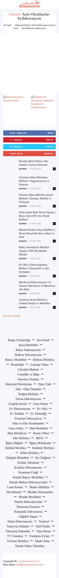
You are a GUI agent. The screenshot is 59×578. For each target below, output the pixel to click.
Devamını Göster (12, 315)
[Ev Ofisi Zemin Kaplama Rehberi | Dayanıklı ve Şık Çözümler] (9, 269)
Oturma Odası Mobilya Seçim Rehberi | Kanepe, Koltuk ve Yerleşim (36, 198)
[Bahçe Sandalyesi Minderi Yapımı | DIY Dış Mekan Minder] (9, 252)
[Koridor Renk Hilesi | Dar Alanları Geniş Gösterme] (9, 166)
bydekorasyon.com (29, 561)
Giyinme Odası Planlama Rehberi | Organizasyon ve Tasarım (34, 181)
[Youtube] (37, 572)
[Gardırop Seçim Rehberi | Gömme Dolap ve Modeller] (9, 304)
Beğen (50, 133)
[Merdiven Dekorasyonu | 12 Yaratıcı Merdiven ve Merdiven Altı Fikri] (9, 287)
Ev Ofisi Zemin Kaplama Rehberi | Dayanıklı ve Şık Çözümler (34, 268)
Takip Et (49, 140)
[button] (54, 4)
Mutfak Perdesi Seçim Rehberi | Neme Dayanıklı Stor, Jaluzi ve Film (37, 233)
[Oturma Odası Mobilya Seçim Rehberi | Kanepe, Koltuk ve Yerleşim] (9, 199)
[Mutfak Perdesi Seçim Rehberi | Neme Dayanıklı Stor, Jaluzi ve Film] (9, 234)
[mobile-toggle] (5, 4)
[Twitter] (29, 572)
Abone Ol (48, 153)
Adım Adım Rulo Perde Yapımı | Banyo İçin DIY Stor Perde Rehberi (37, 216)
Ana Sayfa (7, 25)
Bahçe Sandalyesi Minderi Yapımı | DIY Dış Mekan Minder (34, 251)
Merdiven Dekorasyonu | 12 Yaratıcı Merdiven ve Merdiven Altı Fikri (37, 286)
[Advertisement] (29, 62)
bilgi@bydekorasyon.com (29, 564)
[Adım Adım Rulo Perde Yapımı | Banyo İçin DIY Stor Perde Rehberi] (9, 217)
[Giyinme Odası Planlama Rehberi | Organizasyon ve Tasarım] (9, 182)
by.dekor (23, 168)
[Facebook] (22, 572)
